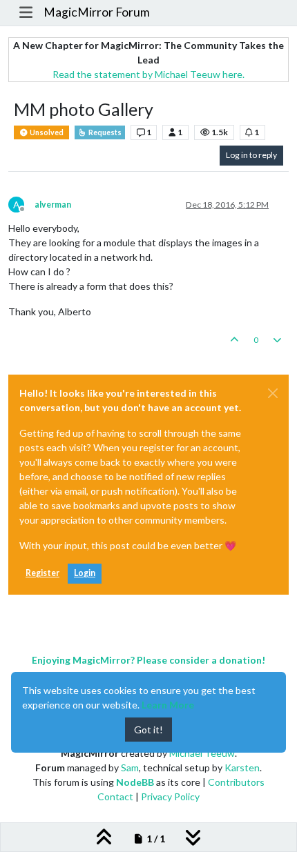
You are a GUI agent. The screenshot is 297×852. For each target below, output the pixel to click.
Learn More (168, 705)
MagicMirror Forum (97, 12)
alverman (53, 204)
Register (42, 573)
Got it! (148, 729)
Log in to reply (251, 155)
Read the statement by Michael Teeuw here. (148, 74)
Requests (104, 132)
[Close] (273, 393)
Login (84, 573)
